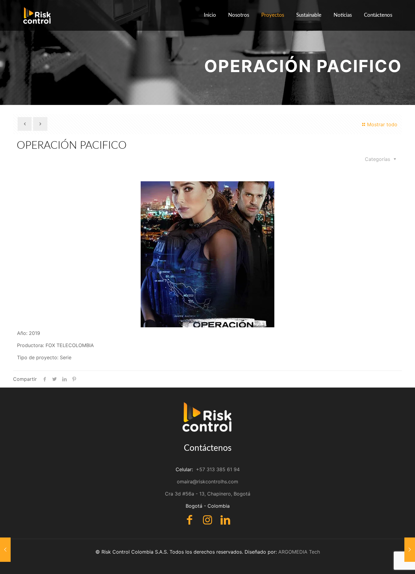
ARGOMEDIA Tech (299, 552)
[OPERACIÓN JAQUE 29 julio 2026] (5, 549)
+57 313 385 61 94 (218, 469)
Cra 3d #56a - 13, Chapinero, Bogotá (207, 494)
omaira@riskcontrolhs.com (207, 481)
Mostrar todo (382, 124)
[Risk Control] (37, 15)
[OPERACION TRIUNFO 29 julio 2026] (409, 549)
